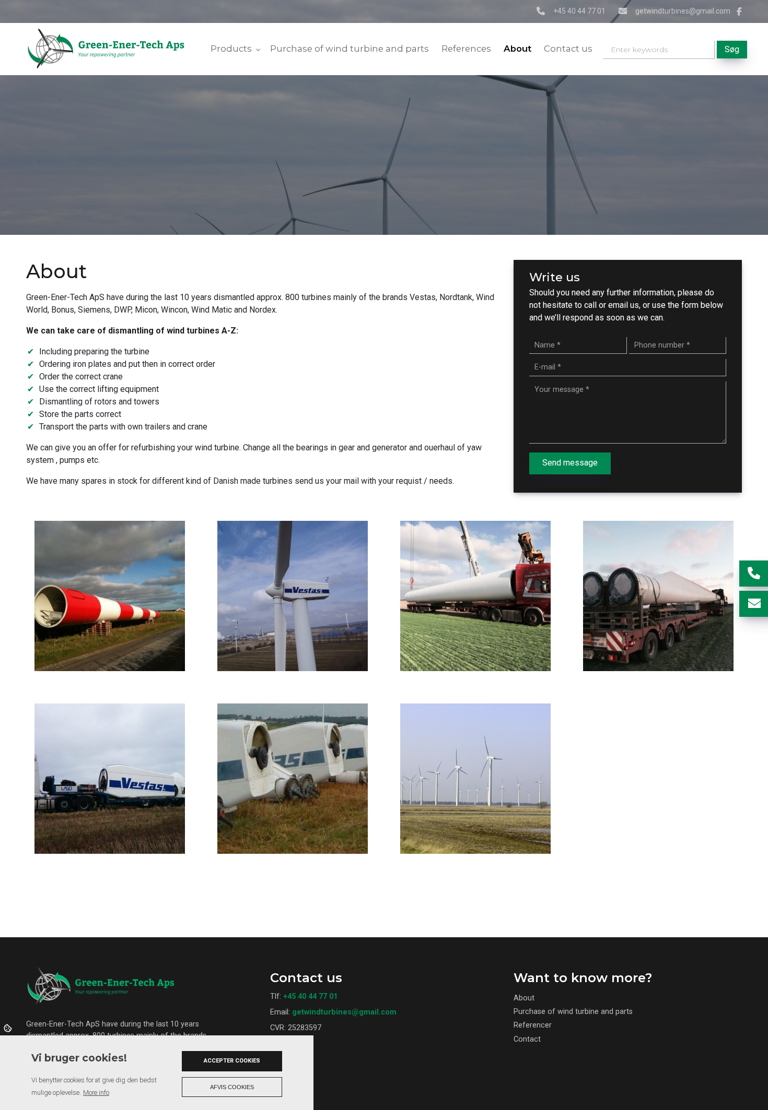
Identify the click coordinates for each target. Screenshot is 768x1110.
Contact (527, 1039)
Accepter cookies (232, 1060)
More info (96, 1092)
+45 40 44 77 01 (579, 11)
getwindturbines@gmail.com (682, 11)
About (524, 998)
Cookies (8, 1027)
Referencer (533, 1025)
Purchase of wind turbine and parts (573, 1012)
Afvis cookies (232, 1087)
